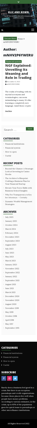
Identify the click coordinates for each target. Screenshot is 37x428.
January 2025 (11, 221)
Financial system (13, 61)
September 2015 (12, 328)
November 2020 (12, 300)
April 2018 (9, 320)
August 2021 (10, 284)
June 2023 (9, 253)
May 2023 (9, 256)
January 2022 (11, 276)
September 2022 (12, 272)
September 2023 (12, 241)
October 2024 (11, 225)
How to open (11, 152)
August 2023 (10, 245)
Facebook (3, 378)
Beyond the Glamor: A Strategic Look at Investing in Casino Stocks (19, 171)
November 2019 (12, 308)
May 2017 (9, 324)
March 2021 (10, 292)
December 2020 (12, 296)
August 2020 (10, 304)
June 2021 (9, 288)
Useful (8, 156)
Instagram (9, 378)
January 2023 (11, 264)
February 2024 (11, 233)
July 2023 (9, 249)
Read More (8, 111)
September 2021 (12, 280)
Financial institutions (14, 144)
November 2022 (12, 268)
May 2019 (9, 312)
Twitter (15, 378)
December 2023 (12, 237)
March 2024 (10, 229)
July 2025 (9, 217)
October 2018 (11, 316)
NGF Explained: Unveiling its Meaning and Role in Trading (18, 71)
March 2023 (10, 260)
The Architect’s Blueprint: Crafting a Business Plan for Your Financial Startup (17, 181)
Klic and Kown (18, 12)
